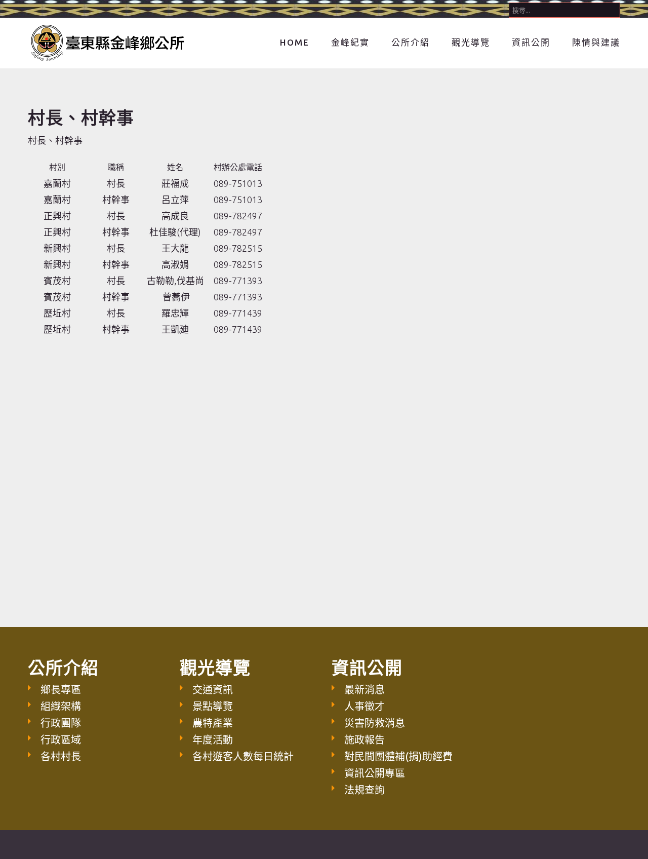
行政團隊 (60, 723)
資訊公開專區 (374, 773)
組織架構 (60, 706)
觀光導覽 (471, 42)
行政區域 (60, 740)
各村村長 (60, 756)
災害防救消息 (374, 723)
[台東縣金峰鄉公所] (107, 41)
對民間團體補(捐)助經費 (398, 756)
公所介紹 (410, 42)
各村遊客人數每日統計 (243, 756)
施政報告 (364, 740)
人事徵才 (364, 706)
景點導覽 (212, 706)
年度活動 (212, 740)
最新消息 (364, 689)
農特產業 (212, 723)
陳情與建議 (596, 42)
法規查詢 (364, 790)
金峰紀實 (350, 42)
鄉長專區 (60, 689)
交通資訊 (212, 689)
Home (294, 42)
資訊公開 (531, 42)
